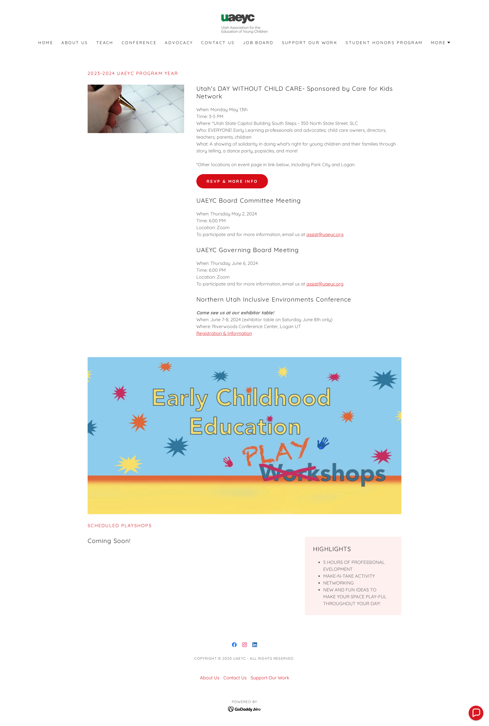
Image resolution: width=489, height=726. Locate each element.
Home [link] (45, 42)
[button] (441, 43)
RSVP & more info (232, 181)
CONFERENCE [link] (139, 42)
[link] (244, 23)
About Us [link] (74, 42)
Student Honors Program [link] (384, 42)
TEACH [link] (105, 42)
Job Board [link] (258, 42)
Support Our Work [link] (310, 42)
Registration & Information (224, 333)
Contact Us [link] (218, 42)
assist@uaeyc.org (324, 234)
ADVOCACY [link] (179, 42)
